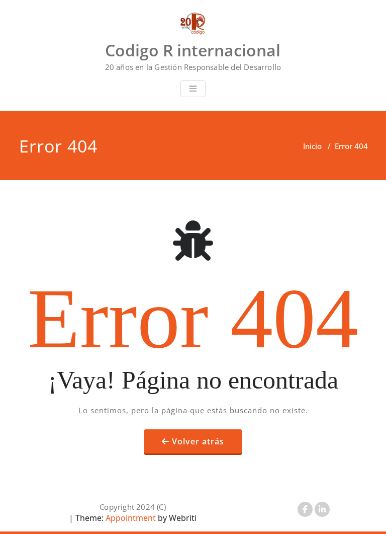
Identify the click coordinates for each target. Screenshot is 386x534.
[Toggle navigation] (193, 88)
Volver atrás (198, 441)
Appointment (130, 517)
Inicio (312, 146)
